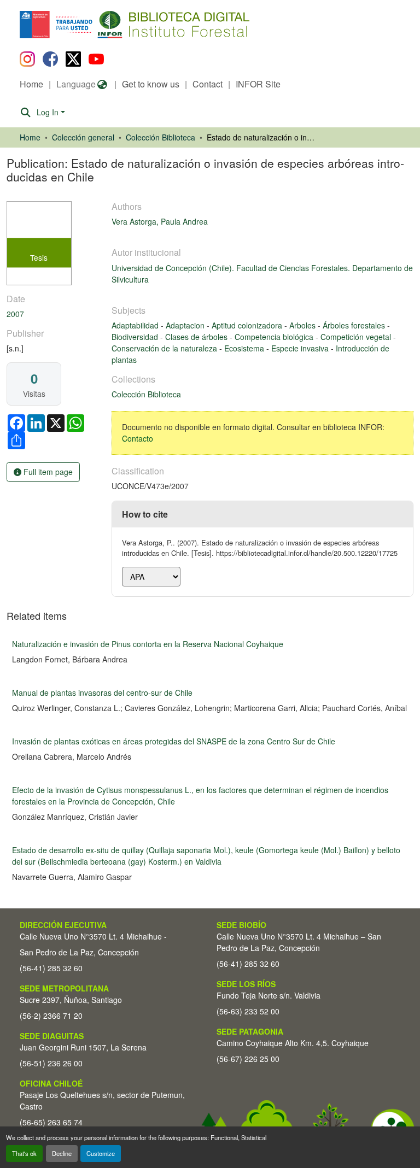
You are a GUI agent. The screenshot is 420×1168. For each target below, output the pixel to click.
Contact (207, 84)
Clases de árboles (197, 336)
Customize (100, 1153)
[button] (109, 24)
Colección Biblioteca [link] (160, 137)
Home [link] (30, 137)
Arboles (303, 325)
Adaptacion (186, 325)
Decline (62, 1153)
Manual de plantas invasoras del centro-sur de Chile (102, 692)
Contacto (137, 438)
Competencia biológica (275, 336)
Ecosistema (245, 348)
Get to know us (150, 84)
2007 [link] (15, 313)
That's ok (24, 1153)
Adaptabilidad (136, 325)
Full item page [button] (47, 471)
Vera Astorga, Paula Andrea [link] (160, 221)
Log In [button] (49, 112)
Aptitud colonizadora (248, 325)
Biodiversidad (136, 336)
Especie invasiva (301, 348)
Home (31, 84)
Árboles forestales (355, 325)
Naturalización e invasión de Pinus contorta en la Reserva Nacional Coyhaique (147, 643)
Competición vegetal (356, 336)
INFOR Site (258, 84)
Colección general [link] (83, 137)
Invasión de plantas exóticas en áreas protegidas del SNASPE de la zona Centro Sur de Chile (173, 741)
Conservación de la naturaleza (165, 348)
